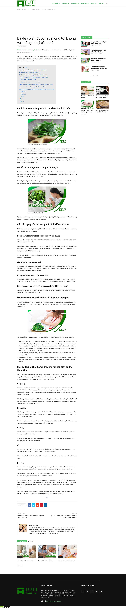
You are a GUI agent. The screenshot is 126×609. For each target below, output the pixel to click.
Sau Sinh (30, 9)
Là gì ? (83, 93)
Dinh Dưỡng (99, 108)
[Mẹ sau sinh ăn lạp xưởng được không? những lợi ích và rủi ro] (47, 551)
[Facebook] (82, 591)
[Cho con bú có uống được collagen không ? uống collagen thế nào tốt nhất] (67, 551)
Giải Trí (101, 3)
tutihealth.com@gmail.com (53, 601)
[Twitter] (96, 591)
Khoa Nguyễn (33, 525)
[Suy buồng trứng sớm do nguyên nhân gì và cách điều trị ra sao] (85, 69)
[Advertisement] (63, 23)
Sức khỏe (55, 3)
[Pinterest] (92, 591)
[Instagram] (87, 591)
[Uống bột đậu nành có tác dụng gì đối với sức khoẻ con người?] (102, 104)
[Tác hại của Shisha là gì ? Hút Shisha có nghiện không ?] (102, 90)
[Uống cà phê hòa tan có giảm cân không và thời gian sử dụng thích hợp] (85, 44)
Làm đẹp (65, 3)
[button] (107, 3)
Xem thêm (94, 75)
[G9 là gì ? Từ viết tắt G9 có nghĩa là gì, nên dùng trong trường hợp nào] (87, 90)
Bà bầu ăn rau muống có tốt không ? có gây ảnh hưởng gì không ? (30, 516)
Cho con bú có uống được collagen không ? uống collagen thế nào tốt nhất (67, 560)
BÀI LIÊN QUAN (22, 541)
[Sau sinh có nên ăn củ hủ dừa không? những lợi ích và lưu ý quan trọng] (26, 551)
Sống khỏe (98, 93)
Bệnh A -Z (84, 3)
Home (18, 9)
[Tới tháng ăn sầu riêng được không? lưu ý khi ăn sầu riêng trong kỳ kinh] (85, 52)
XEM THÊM (31, 541)
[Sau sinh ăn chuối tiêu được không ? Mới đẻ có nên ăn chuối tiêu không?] (85, 60)
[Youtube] (101, 591)
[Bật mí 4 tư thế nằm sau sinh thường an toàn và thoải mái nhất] (87, 104)
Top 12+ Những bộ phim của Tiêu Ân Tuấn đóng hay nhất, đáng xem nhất (63, 516)
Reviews (93, 3)
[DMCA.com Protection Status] (5, 608)
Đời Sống (74, 3)
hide (26, 67)
